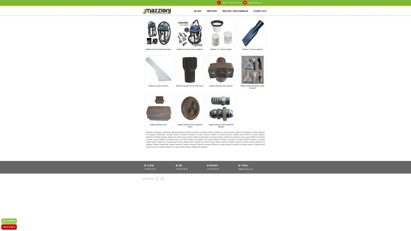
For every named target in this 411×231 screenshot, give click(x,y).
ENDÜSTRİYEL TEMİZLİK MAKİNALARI (235, 11)
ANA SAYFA (197, 11)
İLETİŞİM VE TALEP (260, 11)
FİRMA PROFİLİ (212, 11)
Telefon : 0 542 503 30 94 (231, 3)
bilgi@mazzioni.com (255, 3)
